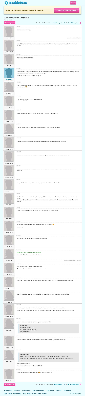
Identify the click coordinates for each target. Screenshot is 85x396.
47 (71, 23)
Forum (5, 19)
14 (68, 23)
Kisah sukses (26, 390)
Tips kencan (50, 390)
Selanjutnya (75, 23)
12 (64, 23)
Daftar (79, 3)
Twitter (39, 393)
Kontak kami (67, 390)
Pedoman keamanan (38, 390)
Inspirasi (9, 19)
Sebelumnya (57, 23)
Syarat (24, 393)
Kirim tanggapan (9, 23)
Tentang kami (8, 390)
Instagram (44, 393)
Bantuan (58, 390)
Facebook (34, 393)
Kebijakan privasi (17, 393)
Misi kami (17, 390)
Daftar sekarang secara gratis (66, 10)
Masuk (73, 3)
